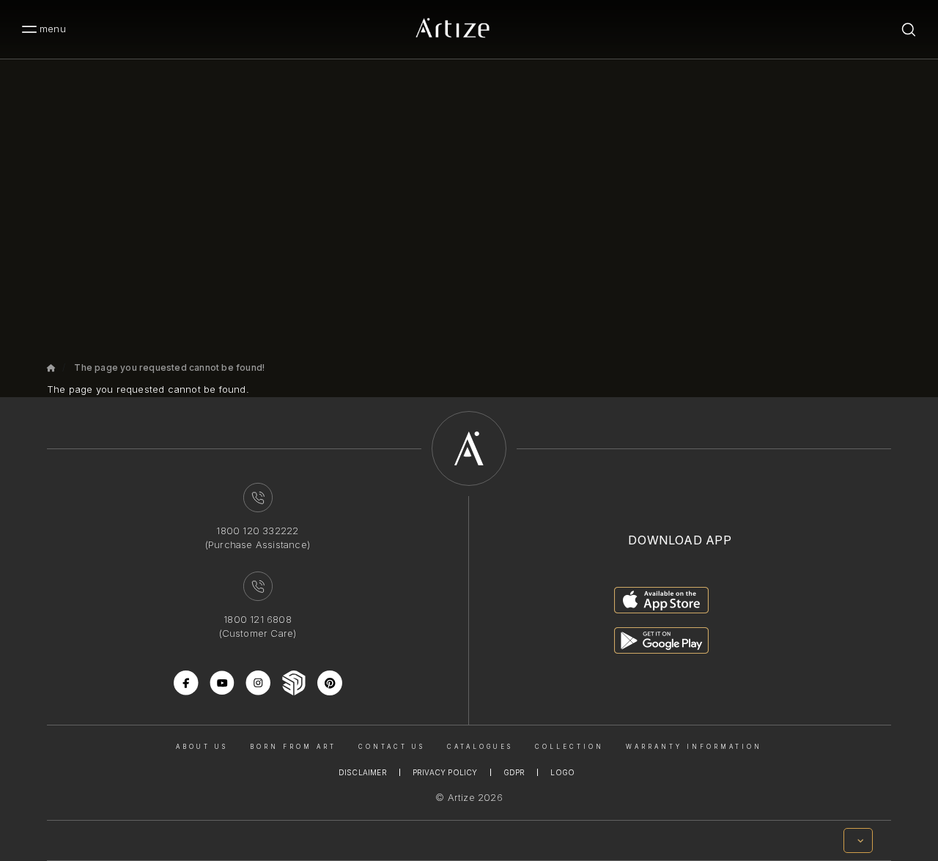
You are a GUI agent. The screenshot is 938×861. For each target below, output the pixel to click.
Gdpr (514, 772)
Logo (562, 772)
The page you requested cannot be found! (169, 367)
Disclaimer (363, 772)
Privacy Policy (445, 772)
